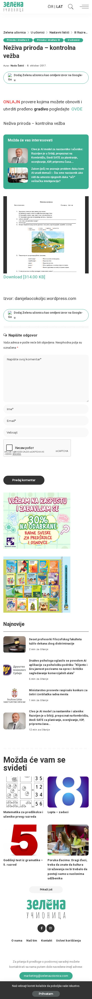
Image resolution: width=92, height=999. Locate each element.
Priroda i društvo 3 (18, 40)
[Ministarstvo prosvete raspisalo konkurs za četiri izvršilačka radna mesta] (14, 695)
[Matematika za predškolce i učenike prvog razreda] (23, 792)
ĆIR (50, 6)
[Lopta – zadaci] (68, 792)
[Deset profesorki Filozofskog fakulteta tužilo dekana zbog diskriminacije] (14, 644)
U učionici (73, 40)
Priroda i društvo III (48, 40)
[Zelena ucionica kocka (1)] (36, 520)
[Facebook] (42, 928)
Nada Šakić (17, 65)
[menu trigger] (83, 6)
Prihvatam (46, 993)
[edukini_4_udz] (36, 584)
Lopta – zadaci (58, 812)
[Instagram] (50, 928)
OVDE (76, 109)
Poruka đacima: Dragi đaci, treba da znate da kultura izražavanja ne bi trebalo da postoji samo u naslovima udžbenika (67, 869)
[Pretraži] (69, 6)
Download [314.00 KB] (24, 276)
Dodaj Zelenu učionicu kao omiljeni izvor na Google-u (48, 77)
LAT (59, 6)
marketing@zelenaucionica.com (46, 975)
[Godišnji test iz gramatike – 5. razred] (23, 840)
